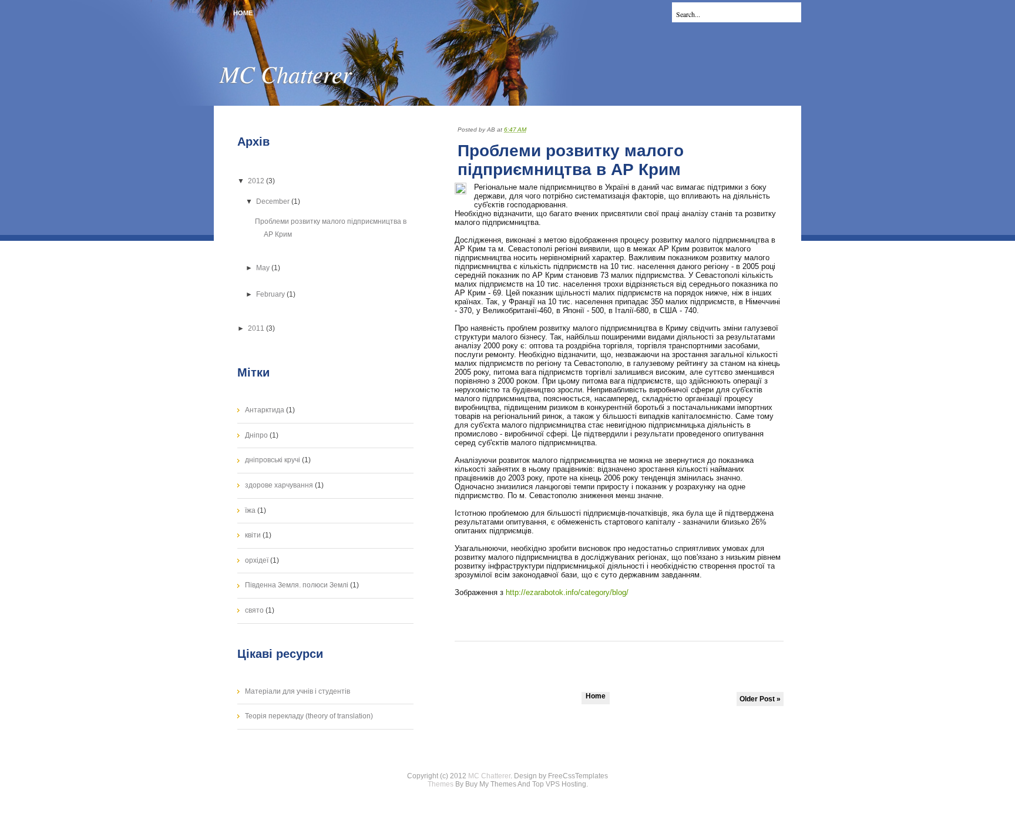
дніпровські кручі (272, 460)
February (271, 294)
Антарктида (264, 410)
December (273, 201)
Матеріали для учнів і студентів (297, 691)
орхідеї (256, 560)
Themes (440, 784)
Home (243, 12)
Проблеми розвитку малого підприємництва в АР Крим (571, 160)
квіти (253, 535)
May (263, 268)
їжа (250, 510)
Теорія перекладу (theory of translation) (309, 716)
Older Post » (760, 699)
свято (254, 610)
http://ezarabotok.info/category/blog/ (567, 592)
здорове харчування (279, 485)
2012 (257, 181)
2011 (257, 328)
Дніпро (256, 435)
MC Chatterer (286, 73)
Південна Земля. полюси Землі (296, 585)
